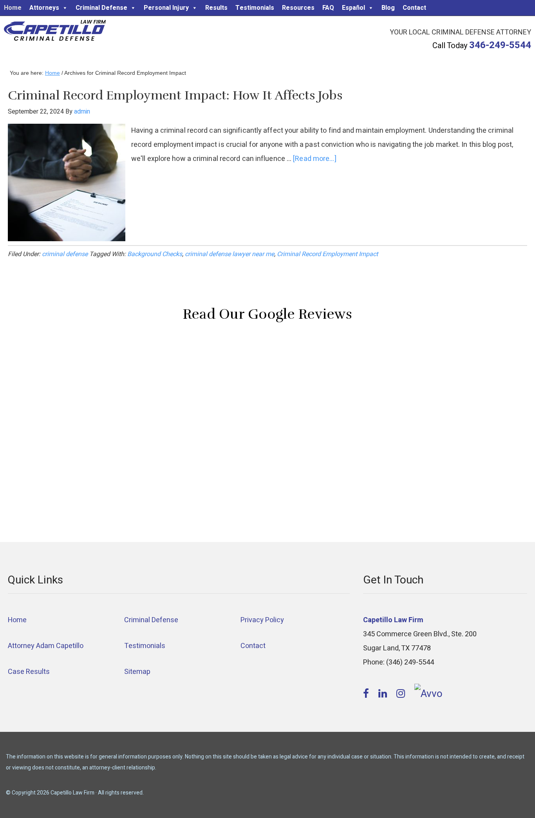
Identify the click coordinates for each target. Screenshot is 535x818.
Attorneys (44, 8)
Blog (388, 8)
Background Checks (154, 254)
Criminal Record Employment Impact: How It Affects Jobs (175, 95)
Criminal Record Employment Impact (327, 254)
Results (216, 8)
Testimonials (254, 8)
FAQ (328, 8)
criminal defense (65, 254)
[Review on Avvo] (428, 693)
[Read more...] (314, 158)
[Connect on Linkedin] (383, 693)
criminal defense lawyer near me (229, 254)
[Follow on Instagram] (401, 693)
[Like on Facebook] (367, 693)
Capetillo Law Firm (55, 31)
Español (353, 8)
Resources (298, 8)
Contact (414, 8)
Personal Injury (166, 8)
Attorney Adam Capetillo (45, 646)
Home (13, 8)
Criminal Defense (101, 8)
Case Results (29, 671)
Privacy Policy (262, 620)
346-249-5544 (500, 45)
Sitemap (137, 671)
